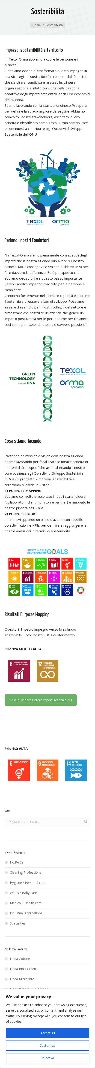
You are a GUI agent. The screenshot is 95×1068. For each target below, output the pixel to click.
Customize (48, 1045)
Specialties (18, 923)
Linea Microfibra (22, 979)
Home (37, 25)
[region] (47, 1028)
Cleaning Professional (26, 872)
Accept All (47, 1033)
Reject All (47, 1058)
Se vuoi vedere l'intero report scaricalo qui (40, 700)
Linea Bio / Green (23, 969)
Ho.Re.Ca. (17, 862)
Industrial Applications (26, 913)
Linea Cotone (20, 958)
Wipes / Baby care (23, 893)
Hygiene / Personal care (27, 882)
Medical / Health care (26, 903)
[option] (19, 671)
